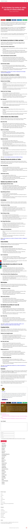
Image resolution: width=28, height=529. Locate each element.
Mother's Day (4, 460)
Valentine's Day (4, 413)
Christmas (3, 448)
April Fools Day (4, 445)
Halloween (3, 452)
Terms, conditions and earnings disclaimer (7, 503)
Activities (3, 473)
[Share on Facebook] (0, 262)
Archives (2, 495)
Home (2, 500)
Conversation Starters (5, 469)
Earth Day (3, 449)
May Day (3, 458)
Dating (3, 479)
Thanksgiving (4, 466)
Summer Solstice (4, 463)
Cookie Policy (3, 499)
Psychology (3, 476)
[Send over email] (0, 267)
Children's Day (4, 446)
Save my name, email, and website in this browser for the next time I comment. (13, 438)
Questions (3, 470)
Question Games (4, 474)
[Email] (7, 399)
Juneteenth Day (4, 455)
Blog (1, 496)
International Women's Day (5, 454)
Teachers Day (4, 464)
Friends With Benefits (5, 480)
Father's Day (3, 451)
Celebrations (3, 443)
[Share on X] (0, 264)
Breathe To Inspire (4, 1)
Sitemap (2, 504)
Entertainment (4, 471)
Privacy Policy (3, 502)
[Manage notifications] (26, 527)
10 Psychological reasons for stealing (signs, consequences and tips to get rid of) (14, 418)
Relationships (4, 477)
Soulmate (3, 482)
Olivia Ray (3, 391)
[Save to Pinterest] (0, 261)
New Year (3, 461)
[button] (25, 1)
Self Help (3, 483)
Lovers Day (3, 457)
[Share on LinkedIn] (0, 266)
